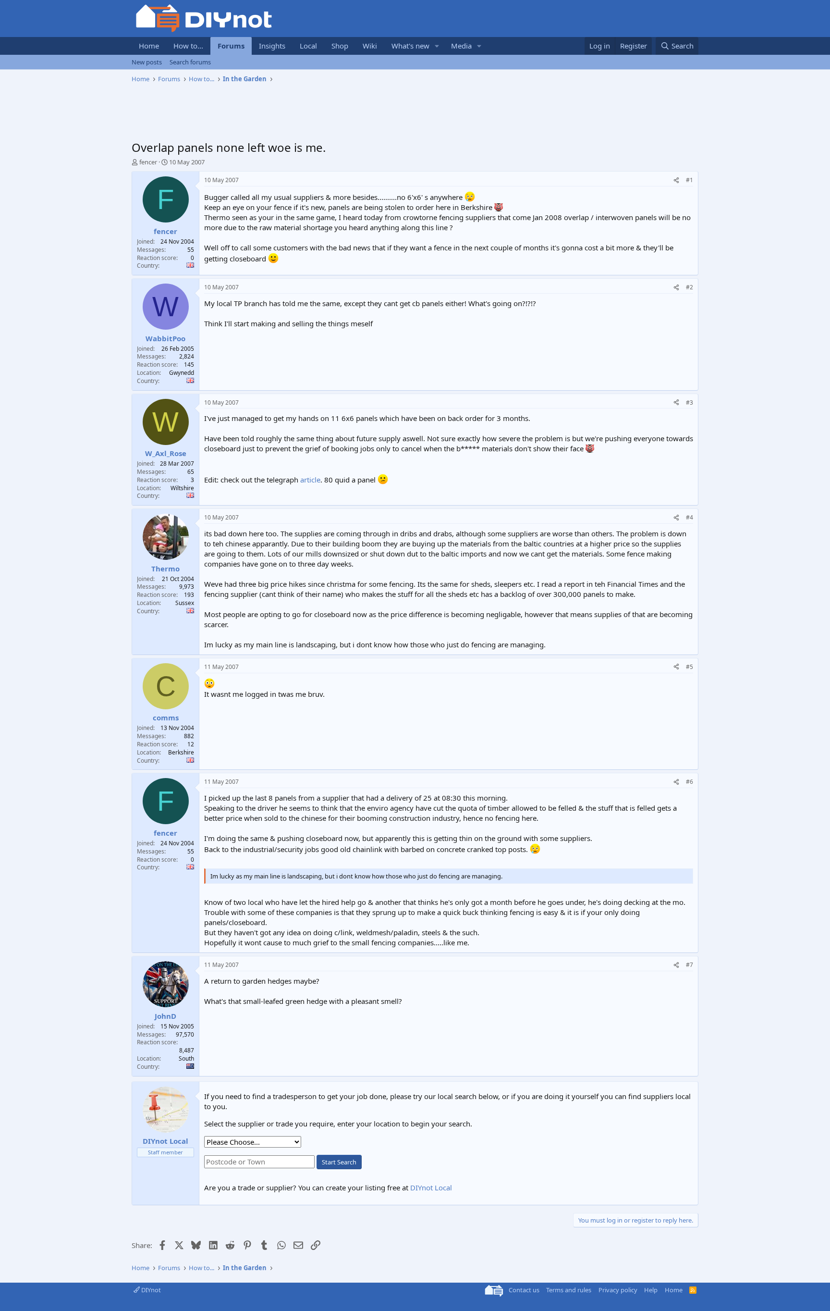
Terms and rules (568, 1290)
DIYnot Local (431, 1187)
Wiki (370, 45)
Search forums (190, 62)
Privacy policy (617, 1290)
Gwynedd (181, 373)
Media (461, 45)
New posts (147, 62)
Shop (339, 45)
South (186, 1058)
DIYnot (150, 1290)
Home (149, 45)
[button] (437, 46)
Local (308, 45)
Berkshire (181, 752)
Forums (231, 45)
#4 (689, 517)
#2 (689, 287)
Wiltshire (182, 488)
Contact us (524, 1290)
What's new (410, 45)
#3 (689, 402)
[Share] (676, 180)
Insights (272, 45)
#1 (689, 180)
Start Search (339, 1162)
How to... (188, 45)
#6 (689, 782)
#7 (689, 965)
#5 (689, 667)
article (310, 479)
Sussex (184, 603)
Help (651, 1290)
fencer (148, 162)
